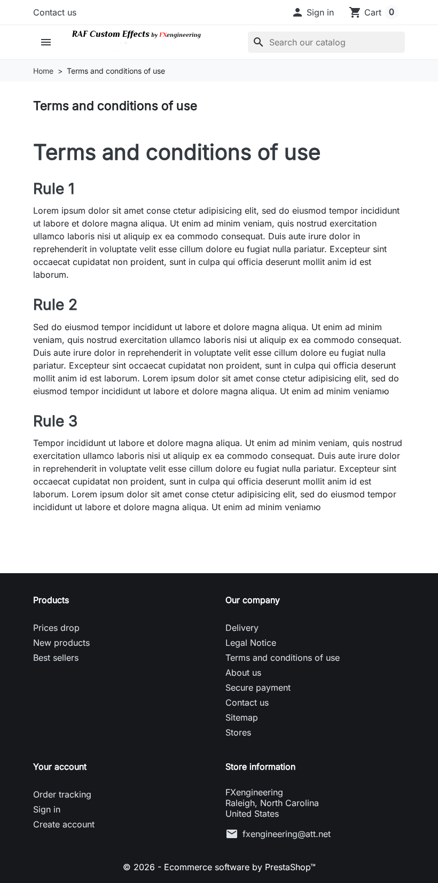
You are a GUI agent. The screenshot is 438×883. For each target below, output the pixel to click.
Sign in (46, 809)
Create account (64, 824)
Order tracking (62, 794)
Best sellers (56, 657)
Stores (238, 732)
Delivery (242, 627)
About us (243, 672)
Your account (60, 766)
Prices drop (56, 627)
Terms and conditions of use (282, 657)
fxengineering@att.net (287, 834)
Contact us (54, 12)
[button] (312, 12)
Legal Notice (250, 642)
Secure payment (258, 687)
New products (61, 642)
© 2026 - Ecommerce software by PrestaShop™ (219, 867)
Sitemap (241, 717)
